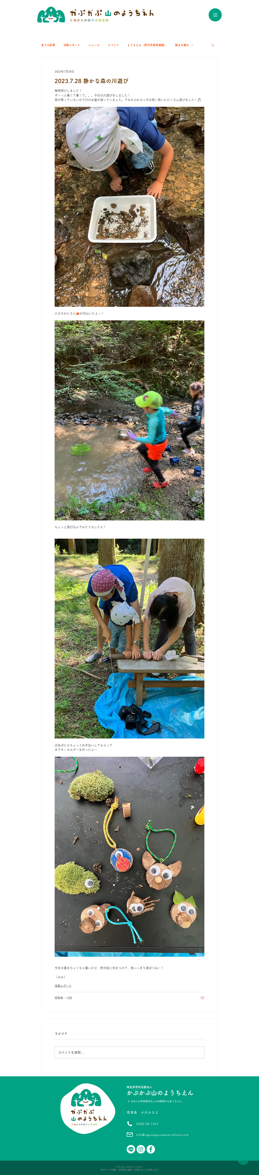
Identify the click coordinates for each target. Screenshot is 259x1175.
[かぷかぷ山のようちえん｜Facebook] (150, 1149)
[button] (213, 45)
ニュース (94, 45)
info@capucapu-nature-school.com (162, 1135)
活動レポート (71, 45)
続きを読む (182, 45)
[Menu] (215, 14)
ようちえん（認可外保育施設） (147, 45)
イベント (113, 45)
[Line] (131, 1149)
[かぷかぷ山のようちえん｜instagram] (141, 1149)
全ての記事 (48, 45)
